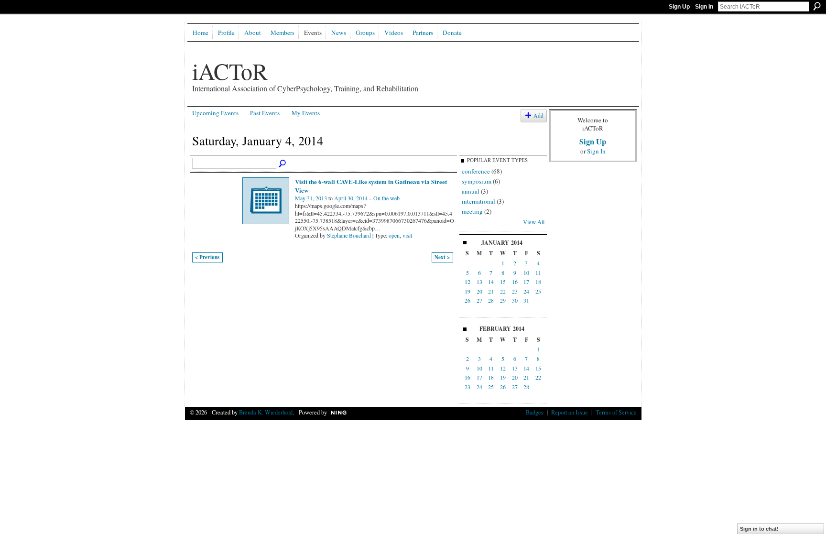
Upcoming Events (215, 113)
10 (526, 272)
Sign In (704, 6)
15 (503, 281)
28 (491, 300)
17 (526, 281)
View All (533, 222)
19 (467, 291)
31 (526, 300)
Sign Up (679, 6)
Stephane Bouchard (349, 235)
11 (538, 272)
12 (467, 281)
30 (515, 300)
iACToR (230, 70)
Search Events (283, 164)
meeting (472, 211)
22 (503, 291)
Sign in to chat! (759, 529)
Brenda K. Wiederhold (266, 412)
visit (407, 235)
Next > (442, 257)
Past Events (265, 113)
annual (470, 191)
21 (491, 291)
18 (538, 281)
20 (479, 291)
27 (479, 300)
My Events (306, 113)
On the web (386, 198)
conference (476, 171)
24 (526, 291)
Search (817, 6)
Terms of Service (616, 412)
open (394, 235)
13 (479, 281)
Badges (534, 412)
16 (515, 281)
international (478, 201)
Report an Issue (569, 412)
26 (467, 300)
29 (503, 300)
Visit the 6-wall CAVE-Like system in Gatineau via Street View (371, 186)
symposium (476, 181)
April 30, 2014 (351, 198)
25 (538, 291)
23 (515, 291)
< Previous (207, 257)
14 (491, 281)
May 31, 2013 (311, 198)
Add (538, 115)
